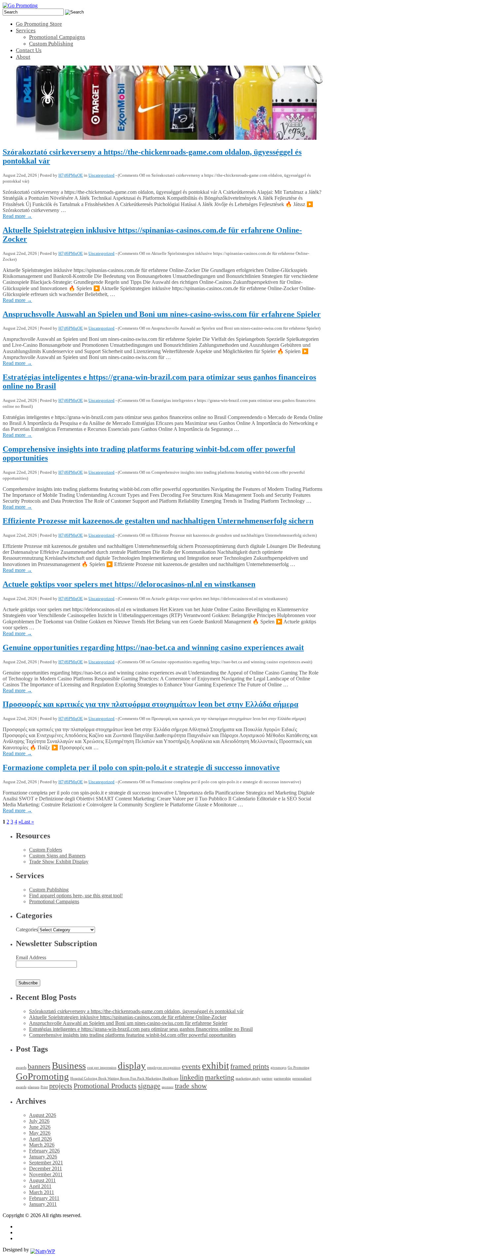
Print (44, 1087)
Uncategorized (101, 175)
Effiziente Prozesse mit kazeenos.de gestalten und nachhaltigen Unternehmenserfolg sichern (158, 521)
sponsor (168, 1087)
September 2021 (46, 1162)
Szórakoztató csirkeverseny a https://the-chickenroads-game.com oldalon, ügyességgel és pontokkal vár (136, 1011)
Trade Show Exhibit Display (58, 861)
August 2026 (42, 1115)
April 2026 (40, 1139)
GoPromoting (42, 1076)
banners (39, 1066)
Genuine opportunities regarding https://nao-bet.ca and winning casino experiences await (153, 647)
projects (60, 1086)
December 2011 (45, 1168)
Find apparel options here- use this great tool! (76, 895)
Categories (27, 929)
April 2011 (40, 1186)
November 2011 (46, 1174)
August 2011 (42, 1180)
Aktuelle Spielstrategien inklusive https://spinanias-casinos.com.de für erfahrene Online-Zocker (127, 1017)
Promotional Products (105, 1086)
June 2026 (39, 1127)
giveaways (278, 1067)
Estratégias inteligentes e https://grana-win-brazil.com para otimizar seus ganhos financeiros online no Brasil (141, 1029)
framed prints (249, 1066)
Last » (27, 821)
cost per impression (101, 1067)
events (191, 1066)
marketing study (248, 1078)
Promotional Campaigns (54, 901)
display (132, 1065)
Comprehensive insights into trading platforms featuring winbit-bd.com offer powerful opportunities (132, 1035)
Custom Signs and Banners (57, 855)
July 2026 (39, 1121)
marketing (219, 1077)
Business (69, 1065)
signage (149, 1086)
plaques (33, 1087)
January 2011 (43, 1204)
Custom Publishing (49, 889)
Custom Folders (45, 850)
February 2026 (44, 1150)
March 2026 (41, 1145)
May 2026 (39, 1133)
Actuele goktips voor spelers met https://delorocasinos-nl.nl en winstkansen (129, 584)
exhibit (215, 1065)
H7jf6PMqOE (70, 175)
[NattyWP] (42, 1249)
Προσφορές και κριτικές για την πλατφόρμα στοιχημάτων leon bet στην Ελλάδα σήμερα (150, 704)
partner (267, 1078)
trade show (191, 1086)
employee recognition (163, 1067)
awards (21, 1067)
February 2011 (44, 1198)
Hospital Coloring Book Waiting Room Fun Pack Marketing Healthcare (124, 1078)
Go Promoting (298, 1067)
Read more (17, 216)
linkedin (192, 1077)
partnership (282, 1078)
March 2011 (41, 1192)
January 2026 (43, 1156)
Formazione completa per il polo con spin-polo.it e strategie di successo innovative (141, 767)
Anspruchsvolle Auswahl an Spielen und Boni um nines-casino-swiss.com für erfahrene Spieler (162, 314)
